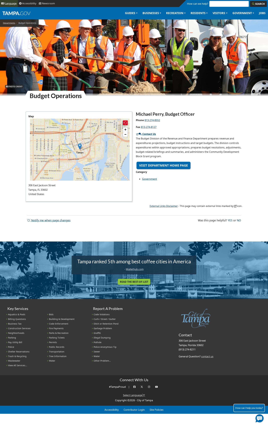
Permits (53, 342)
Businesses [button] (151, 13)
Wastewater (14, 360)
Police (11, 346)
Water (52, 360)
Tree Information (58, 356)
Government (149, 179)
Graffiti (97, 333)
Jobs (262, 13)
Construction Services (19, 328)
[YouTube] (156, 386)
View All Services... (17, 365)
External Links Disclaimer (164, 206)
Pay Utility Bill (15, 342)
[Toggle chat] (259, 418)
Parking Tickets (57, 337)
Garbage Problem (103, 328)
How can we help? (197, 3)
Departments (9, 23)
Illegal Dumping (102, 337)
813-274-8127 (148, 127)
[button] (80, 146)
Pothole (97, 342)
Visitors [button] (219, 13)
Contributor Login (134, 409)
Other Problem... (102, 360)
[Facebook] (134, 386)
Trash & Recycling (17, 356)
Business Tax (14, 323)
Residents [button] (198, 13)
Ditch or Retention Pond (106, 323)
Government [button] (242, 13)
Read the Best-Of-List (134, 281)
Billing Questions (17, 319)
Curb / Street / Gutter (105, 319)
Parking (12, 337)
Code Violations (102, 314)
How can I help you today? (249, 407)
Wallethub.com (135, 269)
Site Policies (156, 409)
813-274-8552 (152, 120)
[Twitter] (141, 386)
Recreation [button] (174, 13)
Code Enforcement (58, 323)
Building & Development (61, 319)
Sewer (97, 351)
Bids (51, 314)
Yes (230, 220)
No (239, 220)
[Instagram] (149, 386)
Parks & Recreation (59, 333)
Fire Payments (56, 328)
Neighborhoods (16, 333)
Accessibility (112, 409)
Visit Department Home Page (163, 165)
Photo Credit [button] (15, 86)
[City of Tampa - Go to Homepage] (16, 13)
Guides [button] (130, 13)
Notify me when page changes (50, 220)
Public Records (56, 346)
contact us (207, 356)
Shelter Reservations (18, 351)
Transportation (56, 351)
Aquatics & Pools (16, 314)
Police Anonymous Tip (105, 346)
